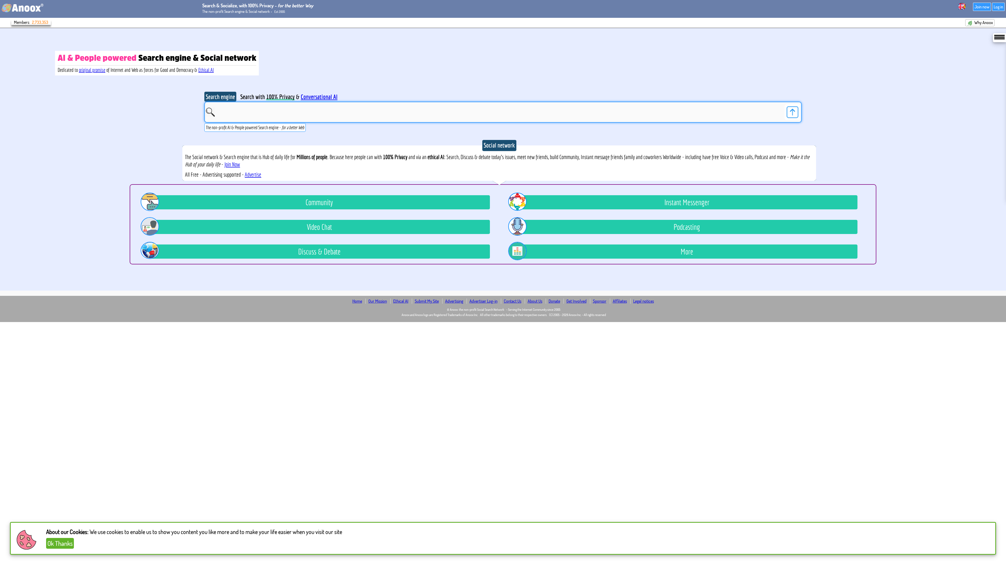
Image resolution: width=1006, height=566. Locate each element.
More (687, 251)
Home (357, 301)
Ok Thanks (60, 543)
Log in (998, 6)
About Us (535, 301)
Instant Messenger (686, 202)
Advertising (454, 301)
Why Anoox (983, 22)
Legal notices (643, 301)
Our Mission (377, 301)
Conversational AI (319, 96)
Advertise (253, 174)
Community (319, 202)
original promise (92, 70)
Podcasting (687, 226)
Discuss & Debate (319, 251)
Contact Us (512, 301)
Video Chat (319, 226)
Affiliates (620, 301)
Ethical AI (206, 70)
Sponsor (599, 301)
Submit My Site (427, 301)
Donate (554, 301)
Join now (982, 6)
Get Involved (576, 301)
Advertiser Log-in (483, 301)
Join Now (232, 164)
